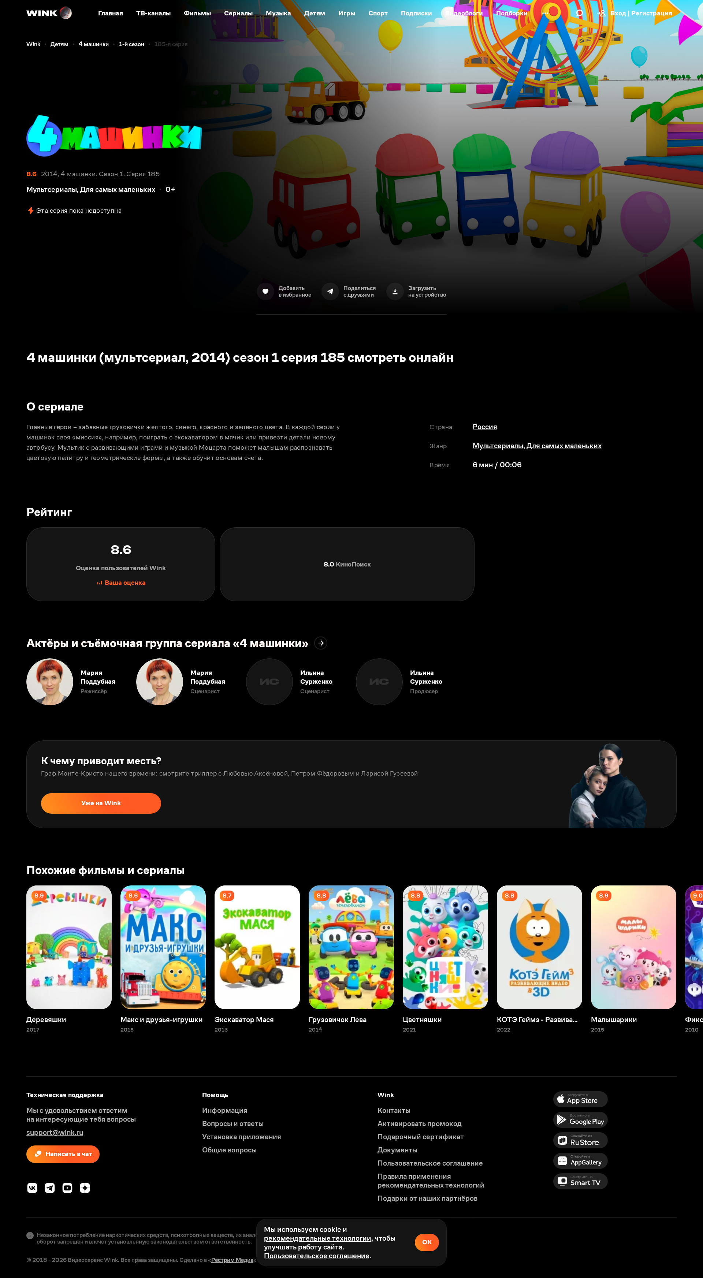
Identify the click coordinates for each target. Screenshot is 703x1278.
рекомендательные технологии (317, 1238)
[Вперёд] (690, 681)
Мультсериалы (498, 446)
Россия (485, 427)
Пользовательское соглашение (316, 1256)
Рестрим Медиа (232, 1260)
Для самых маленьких (564, 446)
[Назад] (13, 681)
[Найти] (579, 13)
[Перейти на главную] (49, 13)
